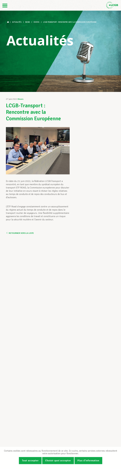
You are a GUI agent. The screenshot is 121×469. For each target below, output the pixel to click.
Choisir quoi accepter (58, 460)
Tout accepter (30, 460)
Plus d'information (88, 460)
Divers (20, 99)
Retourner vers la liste (21, 233)
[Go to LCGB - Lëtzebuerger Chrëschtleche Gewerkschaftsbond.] (8, 22)
